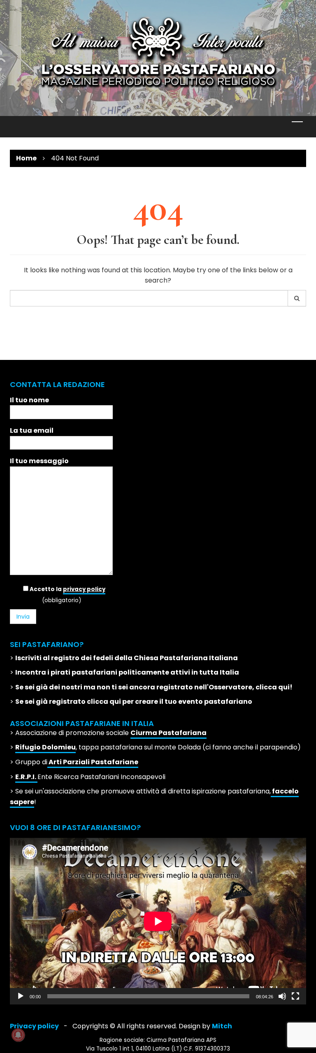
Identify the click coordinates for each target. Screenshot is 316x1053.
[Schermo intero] (295, 996)
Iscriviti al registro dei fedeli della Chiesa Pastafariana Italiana (126, 658)
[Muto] (282, 996)
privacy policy (84, 589)
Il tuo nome (29, 400)
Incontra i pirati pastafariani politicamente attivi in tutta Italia (127, 672)
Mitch (222, 1026)
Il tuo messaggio (39, 461)
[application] (158, 921)
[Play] (20, 996)
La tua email (31, 430)
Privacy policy (34, 1026)
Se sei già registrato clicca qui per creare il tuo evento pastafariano (133, 701)
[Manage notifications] (18, 1034)
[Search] (297, 298)
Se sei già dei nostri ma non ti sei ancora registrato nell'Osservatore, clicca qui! (154, 687)
